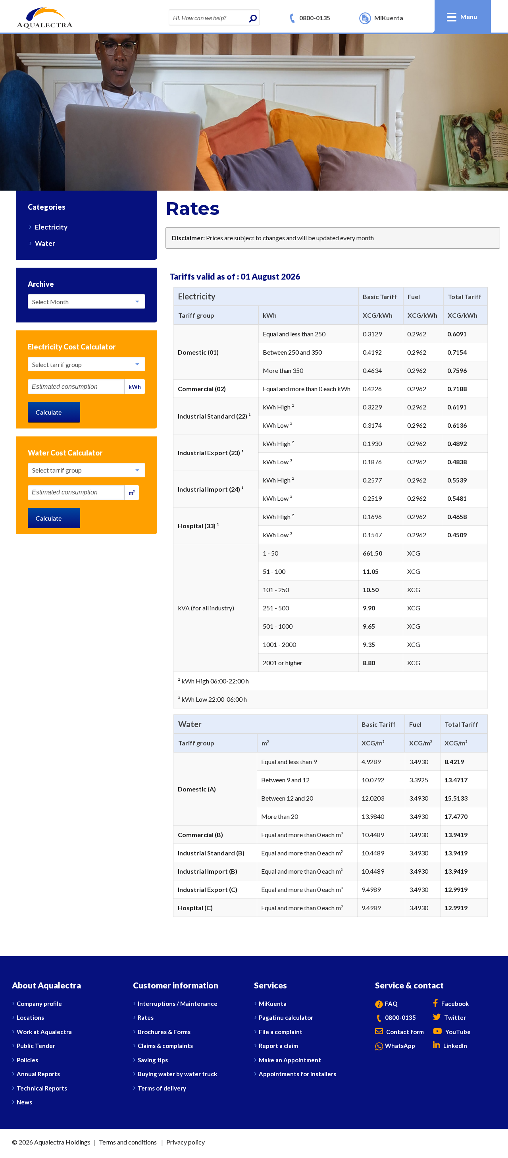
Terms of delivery (162, 1088)
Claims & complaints (165, 1045)
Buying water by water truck (177, 1073)
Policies (27, 1059)
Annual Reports (38, 1073)
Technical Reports (42, 1088)
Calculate (49, 412)
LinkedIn (454, 1045)
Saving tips (153, 1059)
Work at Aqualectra (44, 1031)
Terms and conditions (128, 1142)
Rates (146, 1017)
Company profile (39, 1003)
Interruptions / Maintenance (177, 1003)
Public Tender (36, 1045)
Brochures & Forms (164, 1031)
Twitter (454, 1017)
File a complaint (280, 1031)
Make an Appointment (290, 1059)
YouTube (457, 1031)
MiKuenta (273, 1003)
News (24, 1102)
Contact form (404, 1031)
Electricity (51, 227)
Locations (30, 1017)
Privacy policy (185, 1142)
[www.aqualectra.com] (45, 17)
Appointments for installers (297, 1073)
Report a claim (278, 1045)
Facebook (454, 1003)
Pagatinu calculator (286, 1017)
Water (45, 243)
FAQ (391, 1003)
